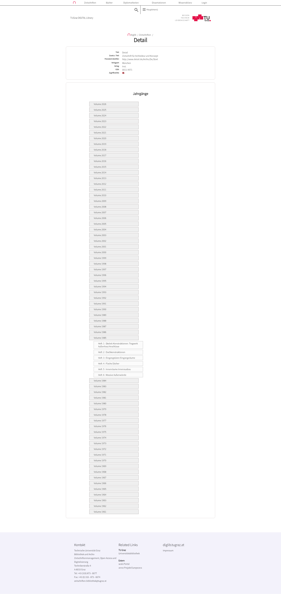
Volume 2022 (100, 126)
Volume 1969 (100, 466)
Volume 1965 (100, 488)
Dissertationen (159, 2)
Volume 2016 (100, 161)
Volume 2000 (100, 252)
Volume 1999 (100, 258)
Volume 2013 (100, 178)
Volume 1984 (100, 380)
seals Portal (124, 563)
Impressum (168, 550)
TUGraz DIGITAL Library (81, 17)
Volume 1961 (100, 511)
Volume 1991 (100, 303)
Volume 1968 (100, 471)
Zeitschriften (90, 2)
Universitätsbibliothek (129, 553)
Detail (140, 40)
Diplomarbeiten (131, 2)
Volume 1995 (100, 280)
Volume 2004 (100, 229)
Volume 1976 (100, 426)
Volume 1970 (100, 460)
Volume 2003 (100, 235)
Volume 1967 (100, 477)
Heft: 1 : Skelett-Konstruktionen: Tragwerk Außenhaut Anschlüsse (118, 345)
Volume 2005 (100, 223)
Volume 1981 (100, 397)
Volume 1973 (100, 443)
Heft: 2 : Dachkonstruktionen (111, 352)
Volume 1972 (100, 449)
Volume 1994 (100, 286)
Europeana (136, 567)
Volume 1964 (100, 494)
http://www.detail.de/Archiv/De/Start (140, 59)
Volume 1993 (100, 292)
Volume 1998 (100, 263)
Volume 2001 (100, 246)
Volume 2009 (100, 201)
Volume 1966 (100, 483)
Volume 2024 (100, 115)
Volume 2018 (100, 149)
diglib (133, 34)
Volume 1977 (100, 420)
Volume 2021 (100, 132)
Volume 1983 (100, 386)
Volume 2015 (100, 166)
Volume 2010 (100, 195)
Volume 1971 (100, 454)
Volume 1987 (100, 326)
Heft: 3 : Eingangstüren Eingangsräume (116, 357)
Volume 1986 (100, 332)
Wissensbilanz (185, 2)
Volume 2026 (100, 104)
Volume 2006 (100, 218)
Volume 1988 (100, 320)
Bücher (109, 2)
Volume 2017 (100, 155)
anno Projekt (125, 567)
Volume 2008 (100, 206)
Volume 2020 (100, 138)
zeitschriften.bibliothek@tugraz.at (90, 580)
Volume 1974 (100, 437)
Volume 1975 (100, 431)
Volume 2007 (100, 212)
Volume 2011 (100, 189)
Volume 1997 (100, 269)
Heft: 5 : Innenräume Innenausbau (114, 369)
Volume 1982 (100, 392)
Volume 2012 (100, 183)
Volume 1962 (100, 506)
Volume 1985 (100, 337)
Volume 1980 (100, 403)
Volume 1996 (100, 275)
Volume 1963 (100, 500)
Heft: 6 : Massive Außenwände (112, 374)
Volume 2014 (100, 172)
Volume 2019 (100, 144)
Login (204, 2)
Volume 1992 (100, 297)
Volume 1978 (100, 414)
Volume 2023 (100, 121)
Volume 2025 (100, 109)
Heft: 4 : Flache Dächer (108, 363)
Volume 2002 (100, 240)
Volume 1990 (100, 309)
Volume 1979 (100, 409)
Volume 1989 (100, 315)
